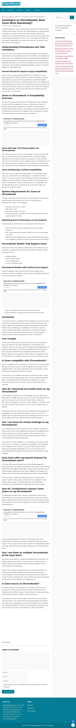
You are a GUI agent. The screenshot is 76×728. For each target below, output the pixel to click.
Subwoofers (19, 10)
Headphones (37, 10)
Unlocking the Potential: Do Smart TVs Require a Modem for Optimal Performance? (64, 43)
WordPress (51, 725)
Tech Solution (9, 16)
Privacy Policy (31, 711)
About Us (30, 705)
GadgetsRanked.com (9, 705)
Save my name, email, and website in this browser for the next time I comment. (26, 686)
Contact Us (30, 708)
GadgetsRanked (36, 725)
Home (3, 10)
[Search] (72, 17)
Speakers (28, 10)
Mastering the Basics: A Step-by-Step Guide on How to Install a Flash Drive (64, 51)
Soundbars (10, 10)
